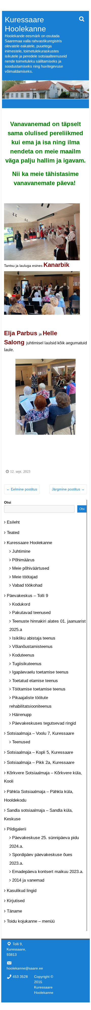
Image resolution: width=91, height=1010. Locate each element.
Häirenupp (21, 714)
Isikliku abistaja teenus (33, 638)
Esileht (13, 522)
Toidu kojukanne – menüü (31, 921)
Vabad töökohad (27, 585)
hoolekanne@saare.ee (25, 968)
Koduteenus (23, 655)
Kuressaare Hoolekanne (29, 542)
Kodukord (21, 604)
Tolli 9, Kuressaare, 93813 (16, 949)
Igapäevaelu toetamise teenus (40, 672)
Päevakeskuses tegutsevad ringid (44, 723)
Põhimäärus (23, 560)
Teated (13, 532)
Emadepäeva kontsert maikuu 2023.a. (47, 871)
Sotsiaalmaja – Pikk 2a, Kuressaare (40, 762)
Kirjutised (16, 900)
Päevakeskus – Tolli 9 (27, 595)
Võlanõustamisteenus (32, 646)
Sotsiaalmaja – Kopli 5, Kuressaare (40, 752)
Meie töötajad (24, 577)
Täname (14, 911)
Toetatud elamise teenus (35, 680)
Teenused (21, 742)
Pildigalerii (16, 829)
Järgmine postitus (68, 489)
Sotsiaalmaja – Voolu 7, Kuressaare (40, 733)
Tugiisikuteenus (26, 663)
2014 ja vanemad (28, 880)
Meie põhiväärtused (30, 568)
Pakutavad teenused (31, 612)
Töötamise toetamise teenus (38, 689)
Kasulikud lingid (21, 890)
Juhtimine (21, 551)
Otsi (7, 502)
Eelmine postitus (21, 489)
